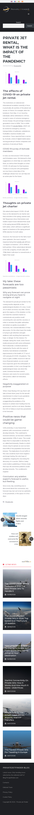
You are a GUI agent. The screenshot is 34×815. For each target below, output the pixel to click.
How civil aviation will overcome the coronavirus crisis (13, 539)
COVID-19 (20, 242)
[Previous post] (2, 519)
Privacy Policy (7, 792)
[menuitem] (11, 1)
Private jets (9, 502)
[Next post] (31, 539)
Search (18, 22)
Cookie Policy (7, 797)
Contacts (6, 782)
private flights (17, 126)
